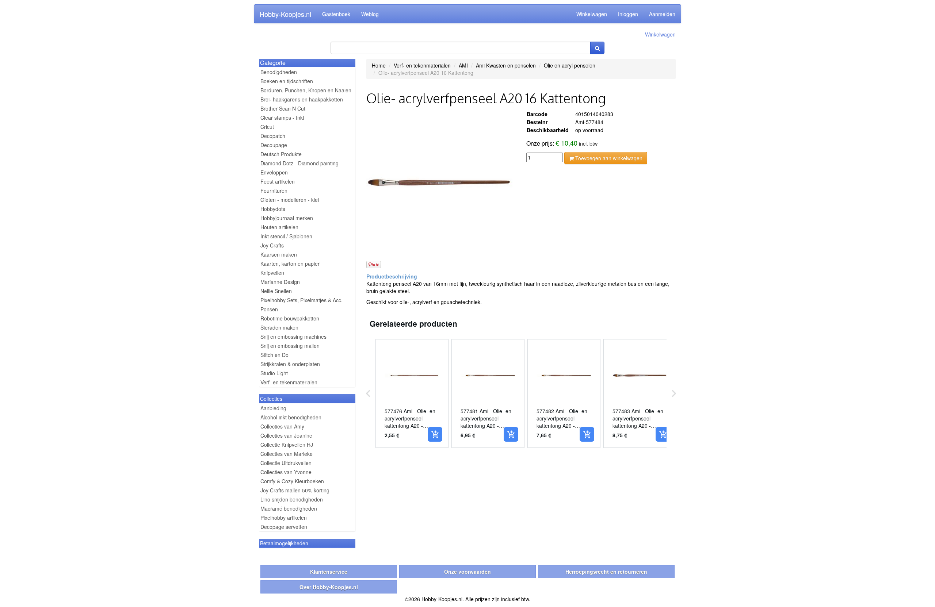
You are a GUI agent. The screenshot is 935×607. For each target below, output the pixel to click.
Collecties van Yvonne (286, 472)
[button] (368, 393)
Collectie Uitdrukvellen (286, 462)
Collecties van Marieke (286, 453)
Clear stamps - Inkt (282, 117)
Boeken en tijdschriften (286, 81)
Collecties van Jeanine (286, 435)
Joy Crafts (272, 245)
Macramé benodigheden (288, 508)
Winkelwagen (591, 14)
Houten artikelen (279, 227)
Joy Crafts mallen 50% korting (294, 490)
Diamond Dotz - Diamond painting (299, 163)
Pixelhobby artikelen (283, 517)
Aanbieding (273, 408)
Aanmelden (662, 14)
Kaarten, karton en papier (290, 263)
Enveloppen (274, 172)
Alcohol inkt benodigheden (290, 417)
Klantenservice (328, 571)
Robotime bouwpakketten (289, 318)
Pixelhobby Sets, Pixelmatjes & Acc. (301, 300)
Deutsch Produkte (281, 154)
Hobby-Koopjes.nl (285, 14)
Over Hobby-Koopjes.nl (328, 587)
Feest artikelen (277, 181)
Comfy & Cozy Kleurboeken (292, 481)
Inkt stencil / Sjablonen (286, 236)
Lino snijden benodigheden (291, 499)
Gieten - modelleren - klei (289, 199)
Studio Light (274, 373)
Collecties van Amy (282, 426)
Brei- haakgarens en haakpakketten (301, 99)
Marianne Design (280, 281)
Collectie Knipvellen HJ (286, 444)
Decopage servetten (283, 526)
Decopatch (272, 135)
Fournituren (273, 190)
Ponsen (269, 309)
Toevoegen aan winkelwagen (608, 158)
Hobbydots (272, 208)
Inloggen (628, 14)
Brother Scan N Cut (282, 108)
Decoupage (273, 145)
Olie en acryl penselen (569, 65)
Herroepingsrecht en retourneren (606, 571)
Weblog (370, 14)
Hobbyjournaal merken (286, 218)
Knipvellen (272, 272)
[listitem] (412, 393)
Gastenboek (336, 14)
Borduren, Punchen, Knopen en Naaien (305, 90)
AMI (463, 65)
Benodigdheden (278, 72)
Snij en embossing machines (293, 336)
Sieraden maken (279, 327)
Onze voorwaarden (467, 571)
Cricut (267, 126)
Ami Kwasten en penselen (506, 65)
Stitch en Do (274, 354)
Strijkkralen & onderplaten (290, 364)
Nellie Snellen (276, 291)
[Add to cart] (435, 434)
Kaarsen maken (278, 254)
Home (379, 65)
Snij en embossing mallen (290, 345)
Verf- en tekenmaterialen (288, 382)
